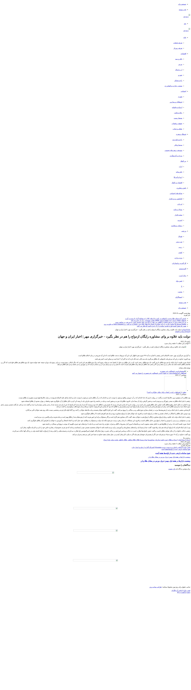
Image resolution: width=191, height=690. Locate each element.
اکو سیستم (182, 269)
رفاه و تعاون (178, 113)
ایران (180, 166)
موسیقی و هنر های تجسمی (173, 150)
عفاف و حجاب (177, 129)
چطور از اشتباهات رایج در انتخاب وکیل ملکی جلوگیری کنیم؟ (166, 392)
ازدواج (188, 440)
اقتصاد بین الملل (177, 183)
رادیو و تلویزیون (177, 139)
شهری (180, 96)
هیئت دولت (114, 440)
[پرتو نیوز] (186, 16)
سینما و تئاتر (178, 145)
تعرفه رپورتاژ (178, 48)
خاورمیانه (179, 172)
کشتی (180, 252)
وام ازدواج (106, 440)
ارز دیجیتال (178, 70)
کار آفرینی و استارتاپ (179, 263)
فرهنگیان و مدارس (176, 102)
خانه (184, 37)
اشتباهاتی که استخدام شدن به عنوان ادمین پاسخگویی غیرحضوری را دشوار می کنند (159, 373)
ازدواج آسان (182, 440)
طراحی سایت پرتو (156, 587)
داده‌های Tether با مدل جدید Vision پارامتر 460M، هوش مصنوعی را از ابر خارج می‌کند (158, 320)
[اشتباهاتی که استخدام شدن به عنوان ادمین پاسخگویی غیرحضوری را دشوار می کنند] (173, 371)
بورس (180, 64)
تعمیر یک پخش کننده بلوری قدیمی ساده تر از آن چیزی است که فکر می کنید (161, 326)
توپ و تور (179, 242)
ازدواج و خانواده (177, 107)
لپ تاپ (179, 204)
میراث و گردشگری (176, 156)
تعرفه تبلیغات (177, 43)
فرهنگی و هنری (181, 134)
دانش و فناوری (181, 188)
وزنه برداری (178, 258)
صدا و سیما (143, 440)
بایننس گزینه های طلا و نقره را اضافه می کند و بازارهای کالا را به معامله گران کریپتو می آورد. (155, 318)
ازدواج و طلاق (172, 440)
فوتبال (180, 236)
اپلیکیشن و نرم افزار (175, 199)
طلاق (138, 440)
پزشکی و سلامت (176, 226)
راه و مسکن (178, 80)
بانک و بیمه (178, 59)
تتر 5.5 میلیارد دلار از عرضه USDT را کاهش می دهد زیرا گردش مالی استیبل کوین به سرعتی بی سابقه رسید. (150, 322)
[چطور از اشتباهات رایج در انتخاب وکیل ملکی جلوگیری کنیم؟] (175, 390)
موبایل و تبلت (177, 209)
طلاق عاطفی (122, 440)
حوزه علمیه (164, 440)
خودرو (180, 75)
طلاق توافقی (131, 440)
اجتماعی (183, 91)
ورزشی (183, 231)
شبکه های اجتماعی (176, 193)
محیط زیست (178, 118)
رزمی (180, 247)
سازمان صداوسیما (154, 440)
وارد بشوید (172, 469)
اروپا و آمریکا (178, 177)
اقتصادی (183, 53)
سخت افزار (178, 215)
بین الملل (183, 161)
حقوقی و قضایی (177, 123)
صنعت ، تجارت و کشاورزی (173, 86)
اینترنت (180, 220)
